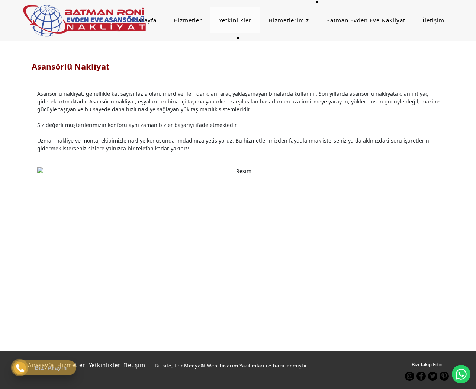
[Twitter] (432, 376)
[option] (240, 250)
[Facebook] (421, 376)
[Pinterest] (444, 376)
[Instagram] (409, 376)
